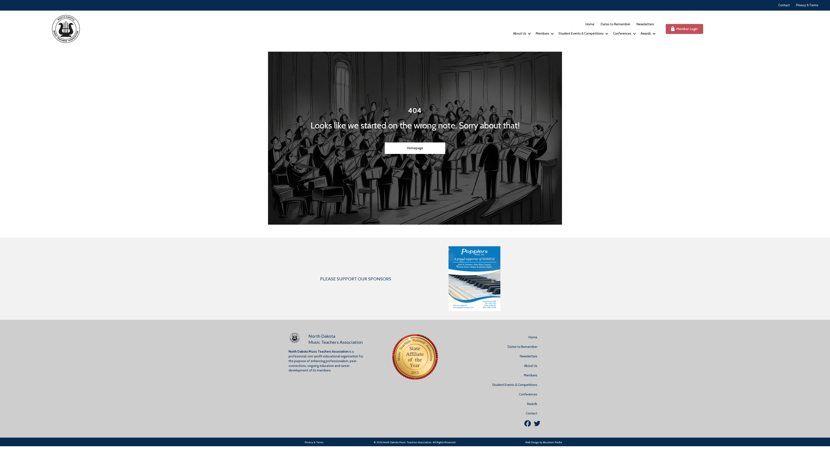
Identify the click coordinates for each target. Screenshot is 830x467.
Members (542, 33)
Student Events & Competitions (581, 33)
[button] (529, 33)
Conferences (622, 33)
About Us (519, 33)
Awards (646, 33)
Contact (784, 5)
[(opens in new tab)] (474, 278)
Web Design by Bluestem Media (543, 442)
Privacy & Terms (807, 5)
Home (590, 24)
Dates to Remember (615, 24)
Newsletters (645, 24)
